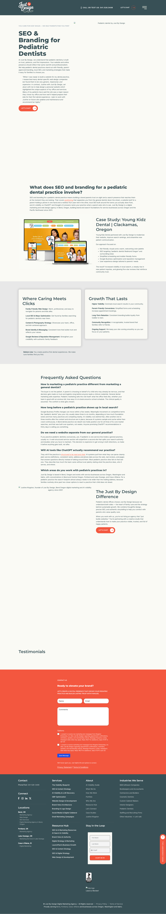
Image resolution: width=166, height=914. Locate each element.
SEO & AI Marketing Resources (64, 830)
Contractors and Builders (129, 793)
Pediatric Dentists (126, 809)
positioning (69, 200)
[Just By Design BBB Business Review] (89, 878)
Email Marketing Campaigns (63, 817)
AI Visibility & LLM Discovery (63, 793)
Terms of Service (116, 904)
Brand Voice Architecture (62, 805)
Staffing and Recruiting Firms (131, 813)
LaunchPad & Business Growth (64, 845)
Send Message (64, 755)
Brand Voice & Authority (61, 837)
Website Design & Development (64, 801)
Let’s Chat (124, 7)
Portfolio (89, 797)
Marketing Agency (26, 815)
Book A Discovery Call (163, 851)
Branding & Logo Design (61, 809)
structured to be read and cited (73, 454)
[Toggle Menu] (144, 7)
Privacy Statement (64, 767)
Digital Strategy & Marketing (63, 841)
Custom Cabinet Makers (129, 801)
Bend (58, 907)
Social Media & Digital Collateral (64, 813)
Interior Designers (126, 805)
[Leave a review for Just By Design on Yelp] (90, 888)
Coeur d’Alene (74, 907)
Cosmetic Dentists (127, 797)
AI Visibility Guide (92, 785)
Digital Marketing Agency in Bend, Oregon (31, 823)
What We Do (91, 789)
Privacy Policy (101, 904)
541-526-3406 (33, 785)
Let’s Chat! (26, 108)
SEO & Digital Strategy (61, 853)
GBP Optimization (59, 797)
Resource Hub (91, 805)
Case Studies (91, 813)
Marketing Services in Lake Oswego (32, 839)
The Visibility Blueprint (61, 785)
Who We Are (91, 801)
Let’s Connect (91, 809)
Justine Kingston (92, 817)
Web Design (24, 817)
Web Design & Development (63, 857)
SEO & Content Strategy (61, 789)
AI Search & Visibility (60, 833)
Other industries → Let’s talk (131, 817)
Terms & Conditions (80, 767)
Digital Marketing (25, 846)
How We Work (91, 793)
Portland (64, 907)
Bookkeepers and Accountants (132, 789)
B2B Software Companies (129, 785)
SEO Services (24, 820)
